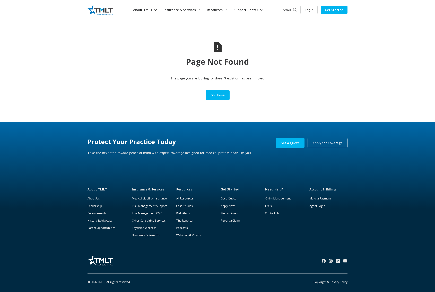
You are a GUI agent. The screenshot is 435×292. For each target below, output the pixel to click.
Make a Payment (320, 198)
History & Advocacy (100, 220)
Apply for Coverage (327, 143)
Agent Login (317, 206)
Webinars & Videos (188, 235)
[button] (145, 9)
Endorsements (97, 213)
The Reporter (185, 220)
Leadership (95, 206)
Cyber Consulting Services (149, 220)
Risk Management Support (149, 206)
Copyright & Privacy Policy (330, 282)
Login (309, 10)
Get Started (334, 10)
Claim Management (278, 198)
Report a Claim (230, 220)
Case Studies (184, 206)
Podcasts (182, 228)
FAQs (268, 206)
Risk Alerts (183, 213)
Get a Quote (290, 143)
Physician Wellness (144, 228)
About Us (94, 198)
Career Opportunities (101, 228)
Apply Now (228, 206)
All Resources (185, 198)
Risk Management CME (147, 213)
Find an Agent (230, 213)
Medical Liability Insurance (149, 198)
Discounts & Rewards (146, 235)
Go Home (218, 95)
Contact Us (272, 213)
